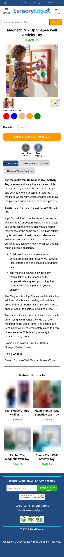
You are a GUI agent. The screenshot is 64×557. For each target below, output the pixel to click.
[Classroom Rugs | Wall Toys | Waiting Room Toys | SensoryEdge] (32, 11)
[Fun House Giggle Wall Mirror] (17, 394)
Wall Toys (30, 360)
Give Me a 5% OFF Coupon (47, 489)
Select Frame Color (12, 110)
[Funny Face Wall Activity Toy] (47, 438)
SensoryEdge (30, 541)
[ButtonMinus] (16, 127)
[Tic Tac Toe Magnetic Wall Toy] (17, 438)
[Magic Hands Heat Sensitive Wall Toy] (47, 394)
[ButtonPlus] (27, 127)
